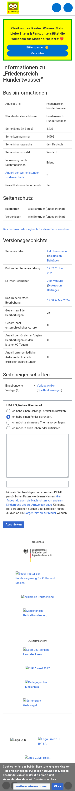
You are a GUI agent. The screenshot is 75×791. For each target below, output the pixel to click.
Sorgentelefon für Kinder (40, 513)
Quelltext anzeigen (49, 390)
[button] (31, 786)
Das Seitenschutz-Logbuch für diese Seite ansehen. (36, 229)
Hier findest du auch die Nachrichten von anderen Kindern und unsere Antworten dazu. (34, 500)
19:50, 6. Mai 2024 (58, 300)
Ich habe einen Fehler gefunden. (32, 416)
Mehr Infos (37, 53)
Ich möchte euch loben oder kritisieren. (36, 428)
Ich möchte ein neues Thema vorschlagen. (39, 422)
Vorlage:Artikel (46, 385)
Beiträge (52, 260)
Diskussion (55, 256)
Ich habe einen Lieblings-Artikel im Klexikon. (39, 411)
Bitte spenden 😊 (37, 47)
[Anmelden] (56, 7)
